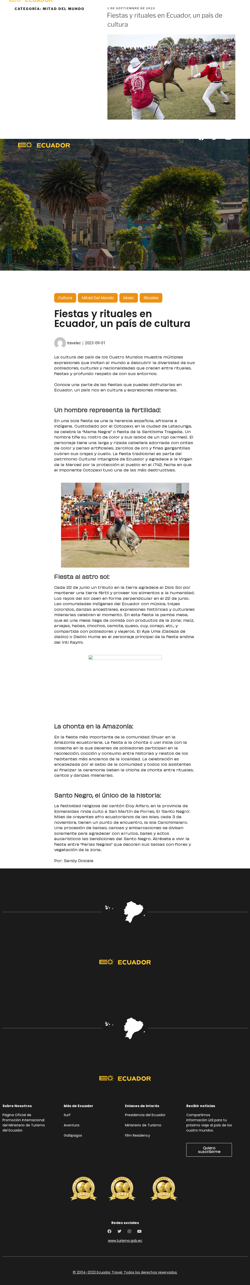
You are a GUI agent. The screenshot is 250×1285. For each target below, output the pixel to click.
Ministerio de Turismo (143, 1125)
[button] (158, 152)
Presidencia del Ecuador (146, 1114)
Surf (68, 1114)
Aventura (71, 1125)
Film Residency (137, 1135)
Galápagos (73, 1135)
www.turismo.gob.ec (125, 1240)
